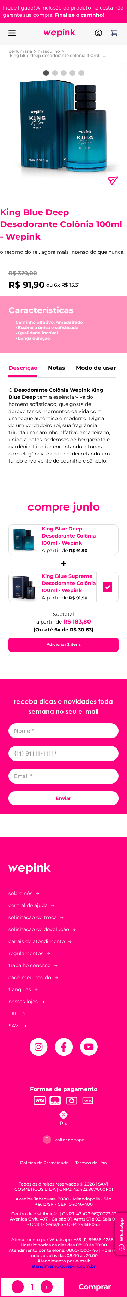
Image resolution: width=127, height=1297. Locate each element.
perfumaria (20, 51)
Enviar (63, 798)
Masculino (49, 51)
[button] (63, 941)
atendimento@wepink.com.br (63, 1266)
